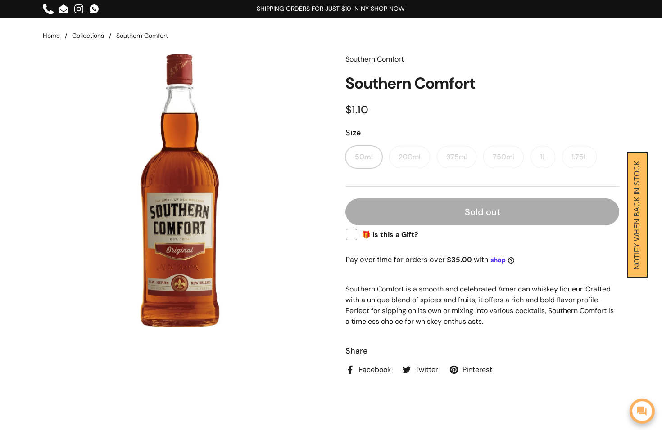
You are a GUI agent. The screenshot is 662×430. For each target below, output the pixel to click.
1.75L (579, 156)
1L (543, 156)
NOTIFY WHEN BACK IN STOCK (637, 215)
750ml (503, 156)
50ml (364, 156)
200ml (410, 156)
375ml (456, 156)
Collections (88, 35)
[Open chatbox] (642, 411)
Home (51, 35)
